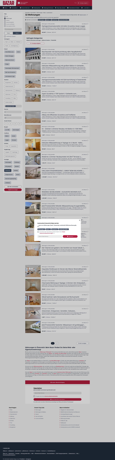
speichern (71, 236)
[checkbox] (57, 232)
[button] (79, 220)
